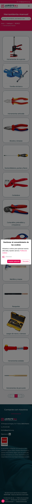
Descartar (26, 261)
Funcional (9, 256)
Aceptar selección (14, 261)
